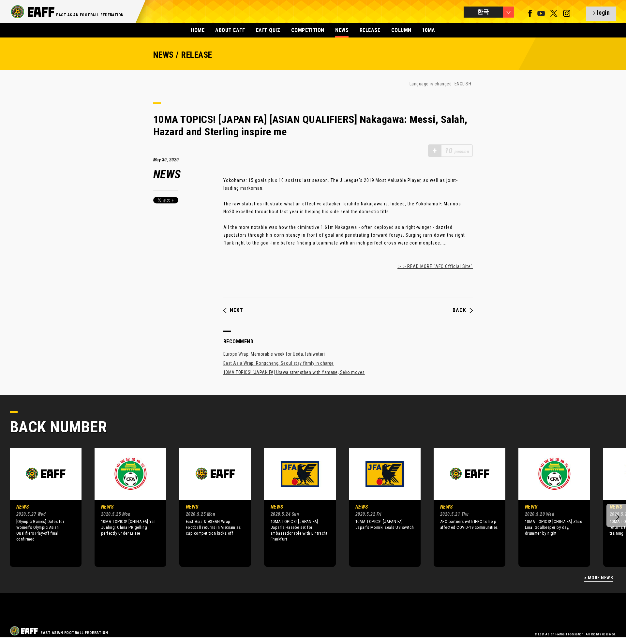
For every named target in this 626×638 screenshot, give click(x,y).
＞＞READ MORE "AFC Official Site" (435, 266)
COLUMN (401, 30)
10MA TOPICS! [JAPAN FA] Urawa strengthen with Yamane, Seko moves (294, 372)
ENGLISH (463, 84)
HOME (197, 30)
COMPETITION (307, 30)
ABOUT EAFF (230, 30)
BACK (459, 310)
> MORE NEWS (598, 577)
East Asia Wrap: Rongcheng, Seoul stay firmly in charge (278, 363)
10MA (428, 30)
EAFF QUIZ (268, 30)
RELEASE (370, 30)
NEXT (236, 310)
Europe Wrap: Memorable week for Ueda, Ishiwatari (274, 354)
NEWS (342, 30)
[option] (41, 507)
